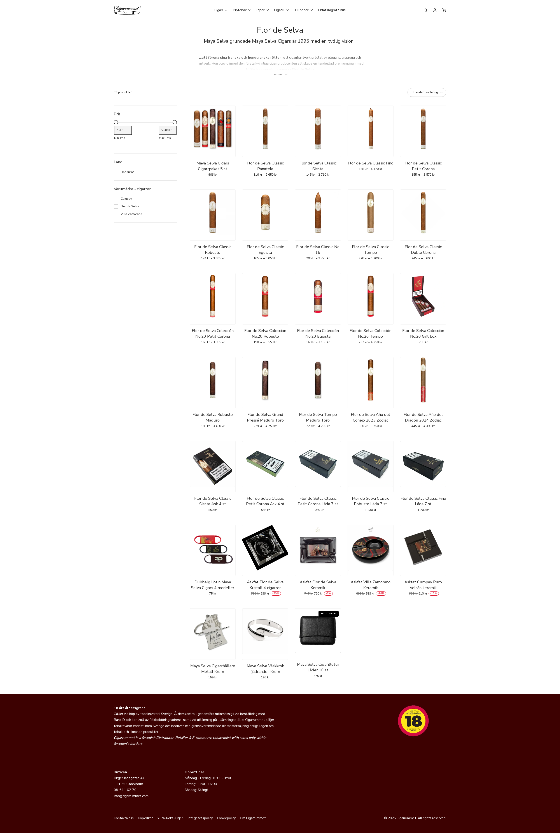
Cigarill (279, 10)
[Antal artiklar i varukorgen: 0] (444, 10)
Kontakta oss (124, 818)
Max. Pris (165, 138)
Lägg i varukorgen (265, 184)
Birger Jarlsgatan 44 (129, 778)
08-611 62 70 (125, 789)
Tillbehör (301, 10)
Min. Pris (119, 138)
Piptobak (240, 10)
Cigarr (218, 10)
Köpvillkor (145, 818)
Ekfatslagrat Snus (332, 10)
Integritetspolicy (200, 818)
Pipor (260, 10)
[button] (280, 74)
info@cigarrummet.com (131, 796)
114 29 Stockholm (128, 784)
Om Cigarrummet (253, 818)
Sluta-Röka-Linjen (170, 818)
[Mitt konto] (435, 10)
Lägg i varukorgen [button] (212, 184)
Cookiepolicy (226, 818)
